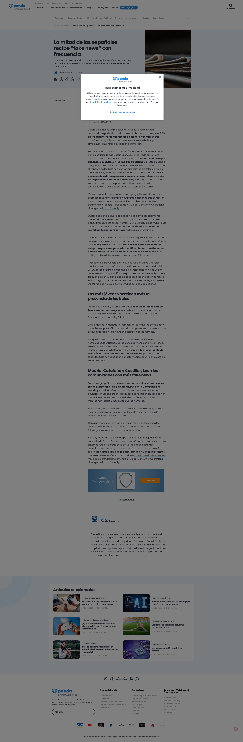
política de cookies (102, 102)
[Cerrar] (160, 77)
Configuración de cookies (122, 112)
